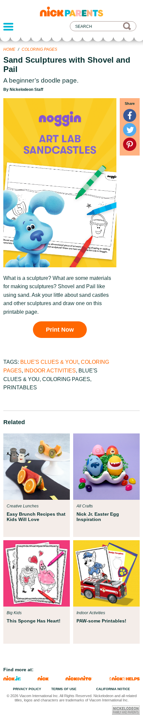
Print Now (60, 329)
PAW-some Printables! (101, 620)
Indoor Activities (50, 370)
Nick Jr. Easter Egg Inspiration (97, 516)
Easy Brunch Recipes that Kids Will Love (36, 516)
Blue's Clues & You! (49, 362)
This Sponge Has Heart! (34, 620)
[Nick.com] (43, 679)
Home (9, 49)
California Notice (113, 689)
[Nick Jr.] (12, 679)
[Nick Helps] (124, 679)
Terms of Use (63, 689)
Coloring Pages (39, 49)
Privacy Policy (27, 689)
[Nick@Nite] (79, 679)
